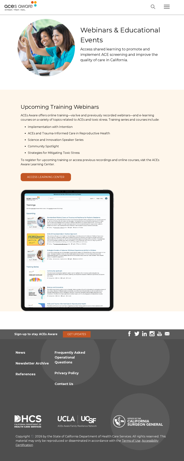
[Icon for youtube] (159, 335)
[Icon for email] (167, 335)
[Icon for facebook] (129, 335)
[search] (153, 7)
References (25, 374)
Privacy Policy (67, 373)
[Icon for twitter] (136, 335)
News (20, 353)
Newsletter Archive (32, 363)
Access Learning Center (45, 177)
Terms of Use (131, 440)
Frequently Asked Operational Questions (70, 357)
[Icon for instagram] (152, 335)
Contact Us (64, 384)
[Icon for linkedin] (144, 335)
